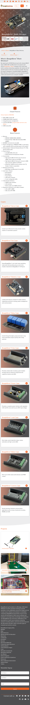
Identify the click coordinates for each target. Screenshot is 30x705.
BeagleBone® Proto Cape (10, 348)
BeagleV (3, 629)
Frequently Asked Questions (8, 644)
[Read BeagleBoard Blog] (27, 1)
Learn (2, 649)
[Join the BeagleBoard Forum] (22, 1)
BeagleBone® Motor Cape (10, 452)
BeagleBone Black (9, 66)
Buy (16, 6)
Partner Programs (5, 655)
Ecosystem (3, 639)
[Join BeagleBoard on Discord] (24, 1)
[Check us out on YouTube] (13, 1)
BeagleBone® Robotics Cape (11, 277)
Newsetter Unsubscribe (6, 651)
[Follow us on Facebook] (4, 1)
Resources (3, 55)
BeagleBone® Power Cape (10, 383)
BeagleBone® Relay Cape (10, 313)
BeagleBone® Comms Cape (11, 486)
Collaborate (3, 637)
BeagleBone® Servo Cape (10, 206)
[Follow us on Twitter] (7, 1)
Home (3, 50)
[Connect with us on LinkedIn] (10, 1)
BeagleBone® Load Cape (10, 417)
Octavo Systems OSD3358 (7, 115)
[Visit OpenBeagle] (16, 1)
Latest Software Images (6, 647)
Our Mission (4, 654)
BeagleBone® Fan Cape (10, 241)
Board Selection (5, 632)
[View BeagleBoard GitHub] (19, 1)
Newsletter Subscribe (6, 652)
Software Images (14, 55)
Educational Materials (6, 642)
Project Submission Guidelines (8, 657)
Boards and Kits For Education (8, 634)
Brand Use (3, 636)
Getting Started (4, 646)
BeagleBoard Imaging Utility (7, 628)
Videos (2, 664)
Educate (3, 641)
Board (7, 50)
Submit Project (4, 662)
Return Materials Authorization (8, 660)
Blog (2, 631)
